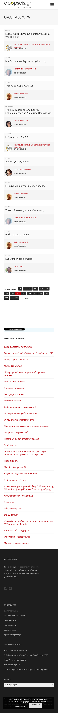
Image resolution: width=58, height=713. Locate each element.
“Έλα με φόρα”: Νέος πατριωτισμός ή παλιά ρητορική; (26, 669)
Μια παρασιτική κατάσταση (16, 543)
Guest (7, 58)
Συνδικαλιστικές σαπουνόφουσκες (24, 210)
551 (16, 298)
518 (41, 289)
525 (35, 293)
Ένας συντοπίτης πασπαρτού (18, 347)
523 (23, 293)
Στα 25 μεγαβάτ (11, 514)
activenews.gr (10, 630)
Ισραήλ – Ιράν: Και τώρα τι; (16, 359)
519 (46, 289)
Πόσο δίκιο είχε (11, 461)
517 (35, 289)
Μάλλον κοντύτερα (12, 400)
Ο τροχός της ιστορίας (14, 394)
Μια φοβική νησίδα (13, 366)
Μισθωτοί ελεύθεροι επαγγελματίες (25, 61)
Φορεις (8, 30)
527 (46, 293)
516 (29, 289)
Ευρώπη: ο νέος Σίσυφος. (19, 258)
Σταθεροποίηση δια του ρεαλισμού (20, 407)
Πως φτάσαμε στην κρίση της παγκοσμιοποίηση (26, 426)
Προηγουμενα (10, 289)
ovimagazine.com (11, 611)
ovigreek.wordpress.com (14, 615)
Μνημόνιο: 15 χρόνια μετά (16, 432)
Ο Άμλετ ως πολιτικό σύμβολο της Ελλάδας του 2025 (28, 353)
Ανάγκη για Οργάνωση (17, 161)
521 (12, 293)
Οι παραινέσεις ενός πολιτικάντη (19, 419)
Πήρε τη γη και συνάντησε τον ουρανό (21, 439)
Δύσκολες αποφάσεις (14, 388)
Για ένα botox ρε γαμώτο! (19, 85)
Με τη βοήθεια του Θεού (15, 381)
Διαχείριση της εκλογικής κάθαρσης (20, 473)
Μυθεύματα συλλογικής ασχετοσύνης (21, 413)
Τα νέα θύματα (10, 445)
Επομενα (26, 298)
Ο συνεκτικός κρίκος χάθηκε (17, 536)
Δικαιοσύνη (9, 502)
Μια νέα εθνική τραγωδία (15, 467)
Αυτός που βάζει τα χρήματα (17, 530)
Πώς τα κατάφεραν (12, 508)
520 (6, 293)
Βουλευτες (9, 106)
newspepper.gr (10, 620)
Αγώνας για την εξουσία (15, 480)
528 (6, 298)
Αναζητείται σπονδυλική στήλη (18, 495)
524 (29, 293)
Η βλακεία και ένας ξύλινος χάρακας (25, 186)
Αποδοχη (35, 704)
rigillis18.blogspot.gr (12, 634)
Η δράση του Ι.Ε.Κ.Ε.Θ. (17, 137)
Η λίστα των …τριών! (17, 234)
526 (40, 293)
